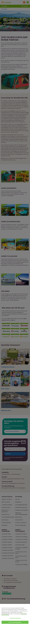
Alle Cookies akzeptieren (15, 622)
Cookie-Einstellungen (15, 618)
